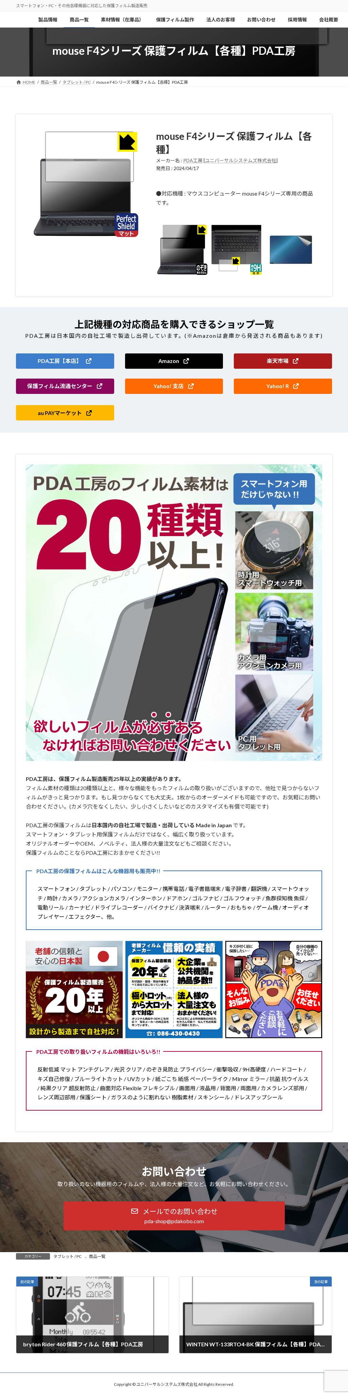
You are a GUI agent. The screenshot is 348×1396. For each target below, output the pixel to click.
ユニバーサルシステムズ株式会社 (240, 160)
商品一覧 (97, 1256)
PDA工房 (193, 160)
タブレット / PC (67, 1256)
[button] (65, 361)
